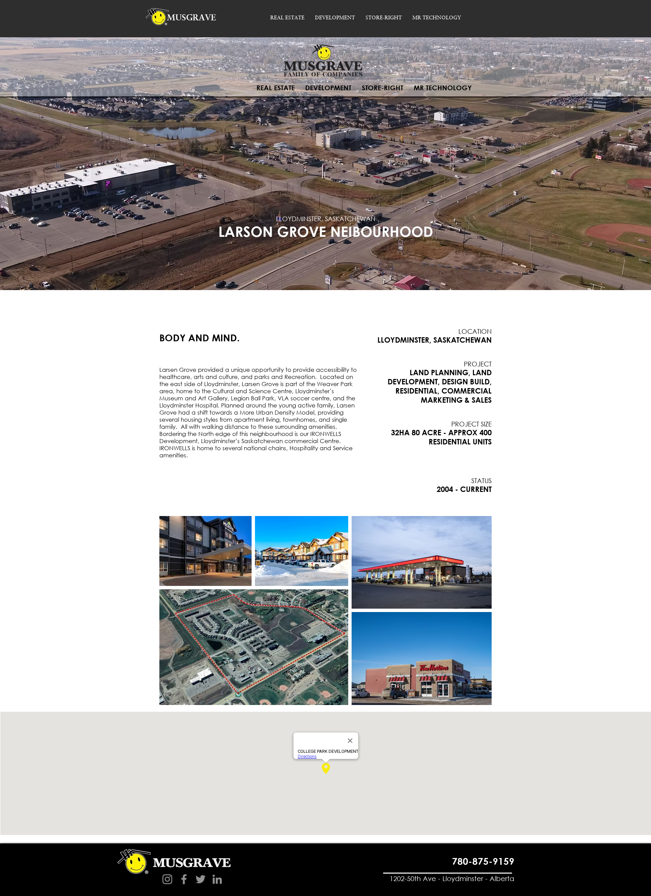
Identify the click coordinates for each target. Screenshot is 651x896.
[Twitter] (200, 879)
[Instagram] (167, 879)
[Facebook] (184, 879)
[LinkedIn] (217, 879)
